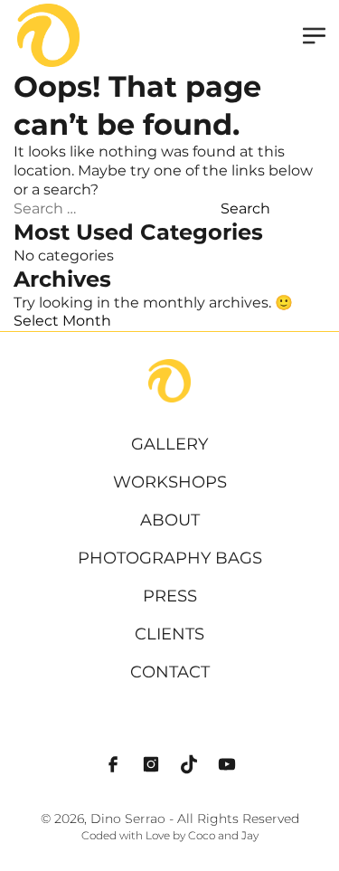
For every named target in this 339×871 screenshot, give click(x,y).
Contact (170, 672)
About (170, 520)
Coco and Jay (223, 835)
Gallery (169, 444)
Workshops (170, 482)
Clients (169, 634)
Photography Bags (170, 558)
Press (170, 596)
